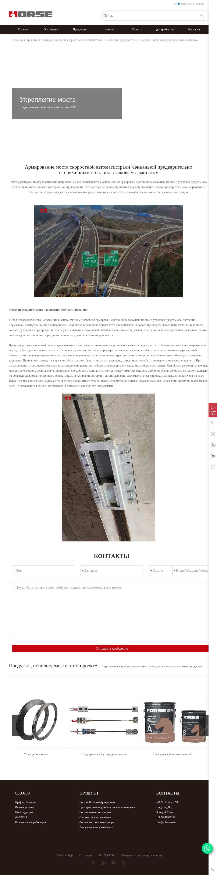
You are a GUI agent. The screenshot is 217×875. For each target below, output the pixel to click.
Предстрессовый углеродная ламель (45, 754)
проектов (108, 29)
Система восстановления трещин (96, 822)
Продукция (80, 29)
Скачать (137, 29)
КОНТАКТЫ (106, 855)
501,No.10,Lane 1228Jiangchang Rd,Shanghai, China (167, 807)
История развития (25, 807)
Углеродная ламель (182, 754)
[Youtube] (213, 445)
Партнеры (85, 855)
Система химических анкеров (95, 812)
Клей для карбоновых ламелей (114, 754)
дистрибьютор (165, 29)
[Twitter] (213, 456)
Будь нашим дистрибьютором (31, 822)
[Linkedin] (213, 434)
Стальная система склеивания (95, 817)
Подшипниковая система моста (96, 827)
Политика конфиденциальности (141, 855)
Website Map (65, 855)
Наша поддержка (24, 812)
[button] (18, 725)
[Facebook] (213, 467)
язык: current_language (192, 3)
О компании (51, 29)
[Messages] (213, 423)
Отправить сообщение (112, 648)
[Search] (203, 16)
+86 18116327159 (165, 817)
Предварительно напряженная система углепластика (107, 807)
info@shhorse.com (165, 822)
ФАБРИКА (21, 817)
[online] (213, 408)
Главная (23, 29)
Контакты (194, 29)
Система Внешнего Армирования (97, 802)
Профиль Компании (25, 802)
